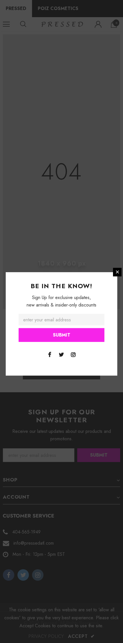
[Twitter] (61, 354)
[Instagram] (73, 354)
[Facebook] (49, 354)
